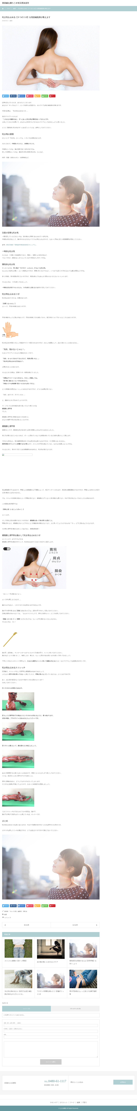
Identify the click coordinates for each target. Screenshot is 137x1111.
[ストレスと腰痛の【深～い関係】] (18, 948)
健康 (11, 21)
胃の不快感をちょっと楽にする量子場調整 (82, 992)
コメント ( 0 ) (26, 1008)
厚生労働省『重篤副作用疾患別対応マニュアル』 (21, 245)
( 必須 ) (12, 1023)
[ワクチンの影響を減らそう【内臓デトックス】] (51, 979)
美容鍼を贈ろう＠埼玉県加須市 (15, 3)
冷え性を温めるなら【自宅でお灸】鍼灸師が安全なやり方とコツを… (18, 992)
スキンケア (54, 1102)
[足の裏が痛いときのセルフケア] (51, 949)
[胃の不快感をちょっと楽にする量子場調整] (83, 979)
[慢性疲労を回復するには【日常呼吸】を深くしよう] (83, 948)
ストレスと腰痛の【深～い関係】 (16, 961)
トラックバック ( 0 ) (75, 1008)
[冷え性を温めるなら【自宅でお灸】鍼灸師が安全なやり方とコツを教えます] (18, 979)
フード (72, 1102)
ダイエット (64, 1102)
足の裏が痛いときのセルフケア (47, 962)
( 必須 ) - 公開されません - (13, 1028)
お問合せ (123, 1082)
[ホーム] (3, 9)
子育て (84, 1102)
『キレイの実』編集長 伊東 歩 (18, 911)
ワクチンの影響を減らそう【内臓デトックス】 (50, 992)
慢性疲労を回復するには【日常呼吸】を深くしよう (82, 962)
